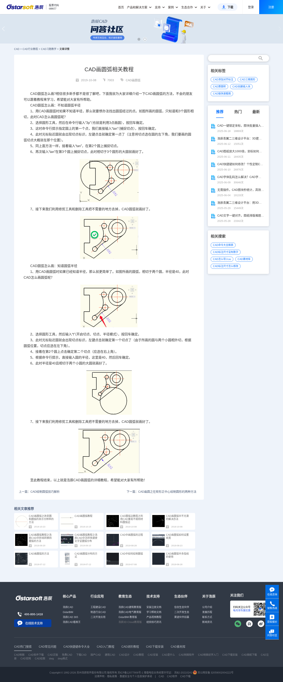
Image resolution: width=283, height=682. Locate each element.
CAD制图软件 (186, 654)
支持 (158, 7)
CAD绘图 (40, 658)
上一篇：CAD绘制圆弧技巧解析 (39, 491)
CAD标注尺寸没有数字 (225, 252)
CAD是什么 (168, 654)
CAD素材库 (244, 259)
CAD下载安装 (230, 654)
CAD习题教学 (48, 49)
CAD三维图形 (247, 79)
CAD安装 (153, 654)
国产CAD (96, 654)
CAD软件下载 (36, 654)
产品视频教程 (153, 617)
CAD (16, 49)
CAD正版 (53, 654)
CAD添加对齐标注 (223, 79)
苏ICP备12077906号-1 (130, 672)
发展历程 (207, 612)
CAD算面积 (219, 86)
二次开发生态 (181, 612)
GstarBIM (68, 612)
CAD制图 (19, 654)
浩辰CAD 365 (70, 617)
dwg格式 (63, 658)
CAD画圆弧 (133, 80)
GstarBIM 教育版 (128, 617)
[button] (138, 39)
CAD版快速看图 (222, 93)
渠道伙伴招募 (181, 617)
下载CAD (81, 654)
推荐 (220, 112)
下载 (230, 7)
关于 (203, 7)
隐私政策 (112, 676)
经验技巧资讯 (153, 622)
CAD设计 (124, 654)
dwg (51, 658)
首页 (121, 7)
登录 (251, 7)
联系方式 (207, 617)
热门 (238, 112)
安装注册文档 (153, 607)
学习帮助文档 (153, 612)
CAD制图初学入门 (208, 654)
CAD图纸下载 (249, 654)
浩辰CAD (68, 607)
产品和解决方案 (137, 7)
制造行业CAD (98, 612)
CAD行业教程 (30, 49)
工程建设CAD (98, 607)
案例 (171, 7)
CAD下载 (185, 676)
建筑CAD (110, 654)
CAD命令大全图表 (223, 245)
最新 (256, 112)
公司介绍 (207, 607)
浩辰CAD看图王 (72, 622)
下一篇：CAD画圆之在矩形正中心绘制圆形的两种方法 (161, 491)
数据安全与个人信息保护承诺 (136, 676)
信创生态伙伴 (181, 607)
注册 (271, 7)
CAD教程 (138, 654)
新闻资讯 (207, 622)
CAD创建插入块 (241, 86)
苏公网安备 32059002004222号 (215, 672)
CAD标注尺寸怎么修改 (225, 266)
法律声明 (99, 676)
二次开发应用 (98, 617)
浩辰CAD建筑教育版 (130, 607)
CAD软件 (172, 676)
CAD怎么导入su (222, 259)
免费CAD (67, 654)
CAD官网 (26, 658)
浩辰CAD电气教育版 (130, 612)
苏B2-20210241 (183, 672)
